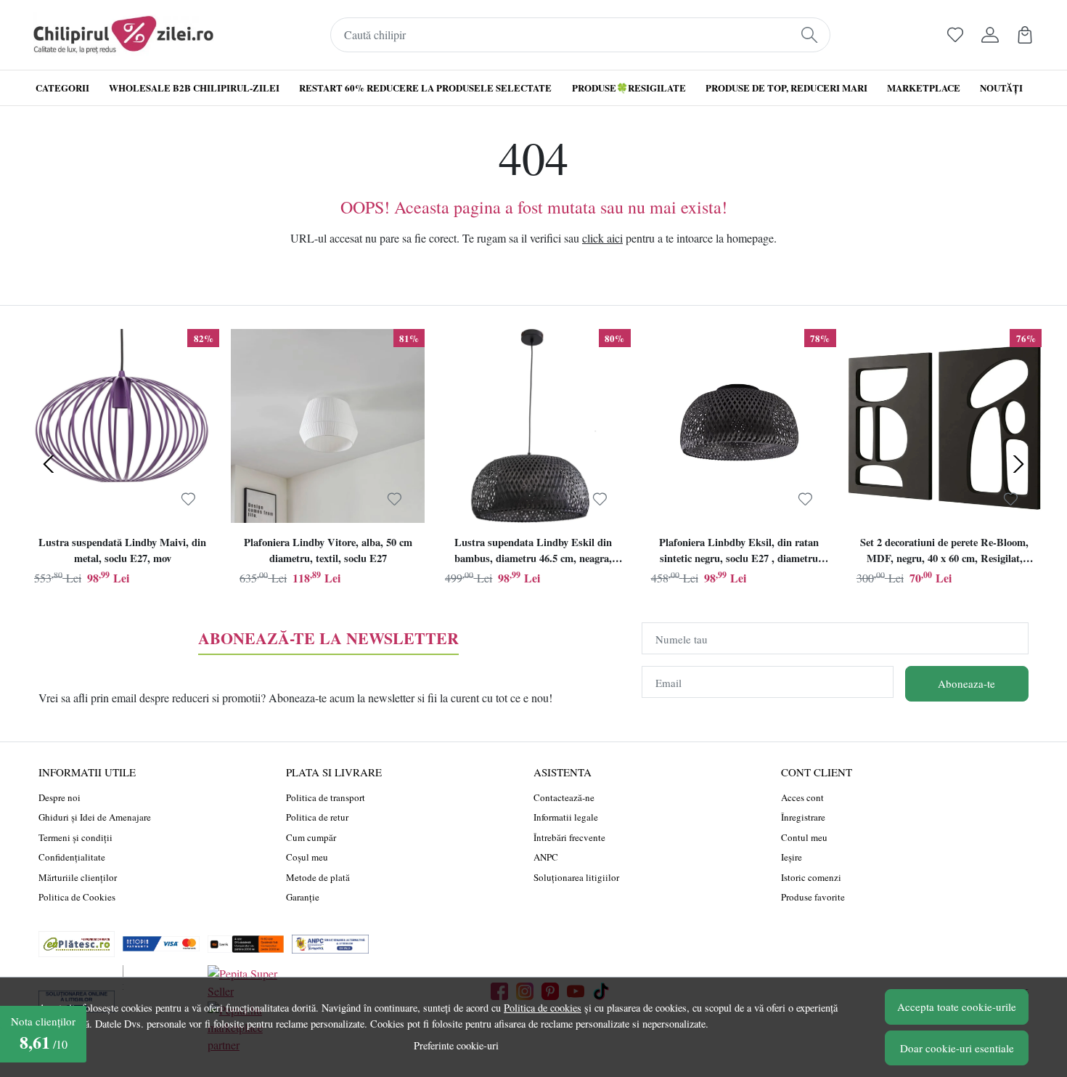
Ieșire (791, 856)
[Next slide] (1018, 464)
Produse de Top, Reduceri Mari (786, 87)
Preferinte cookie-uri (456, 1045)
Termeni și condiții (75, 837)
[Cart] (1025, 35)
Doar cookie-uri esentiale (957, 1048)
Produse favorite (813, 896)
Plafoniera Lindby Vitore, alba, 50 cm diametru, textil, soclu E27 (328, 550)
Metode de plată (318, 877)
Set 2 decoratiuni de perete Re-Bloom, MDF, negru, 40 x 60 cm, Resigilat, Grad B (944, 552)
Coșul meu (307, 856)
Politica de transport (325, 797)
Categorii (62, 87)
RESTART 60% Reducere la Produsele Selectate (425, 87)
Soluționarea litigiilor (576, 877)
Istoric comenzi (811, 877)
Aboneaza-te (966, 683)
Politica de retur (317, 817)
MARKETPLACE (923, 87)
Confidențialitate (71, 856)
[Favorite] (955, 35)
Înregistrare (803, 817)
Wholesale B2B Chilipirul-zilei (194, 87)
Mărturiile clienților (77, 877)
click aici (602, 237)
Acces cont (802, 797)
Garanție (302, 896)
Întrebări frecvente (569, 837)
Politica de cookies (542, 1008)
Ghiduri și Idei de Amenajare (94, 817)
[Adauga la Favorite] (188, 499)
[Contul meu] (990, 35)
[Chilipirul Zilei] (123, 35)
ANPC (546, 856)
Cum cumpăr (311, 837)
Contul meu (804, 837)
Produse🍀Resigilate (629, 87)
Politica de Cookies (76, 896)
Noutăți (1001, 87)
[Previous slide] (48, 464)
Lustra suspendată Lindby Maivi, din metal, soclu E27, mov (122, 550)
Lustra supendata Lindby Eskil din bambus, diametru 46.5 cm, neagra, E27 (533, 552)
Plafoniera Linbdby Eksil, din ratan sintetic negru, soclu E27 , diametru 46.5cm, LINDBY (739, 552)
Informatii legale (566, 817)
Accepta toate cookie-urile (956, 1006)
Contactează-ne (564, 797)
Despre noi (59, 797)
